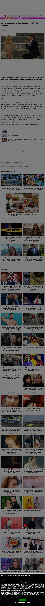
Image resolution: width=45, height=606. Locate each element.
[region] (22, 589)
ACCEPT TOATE (22, 599)
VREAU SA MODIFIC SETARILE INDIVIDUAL (22, 602)
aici (28, 585)
